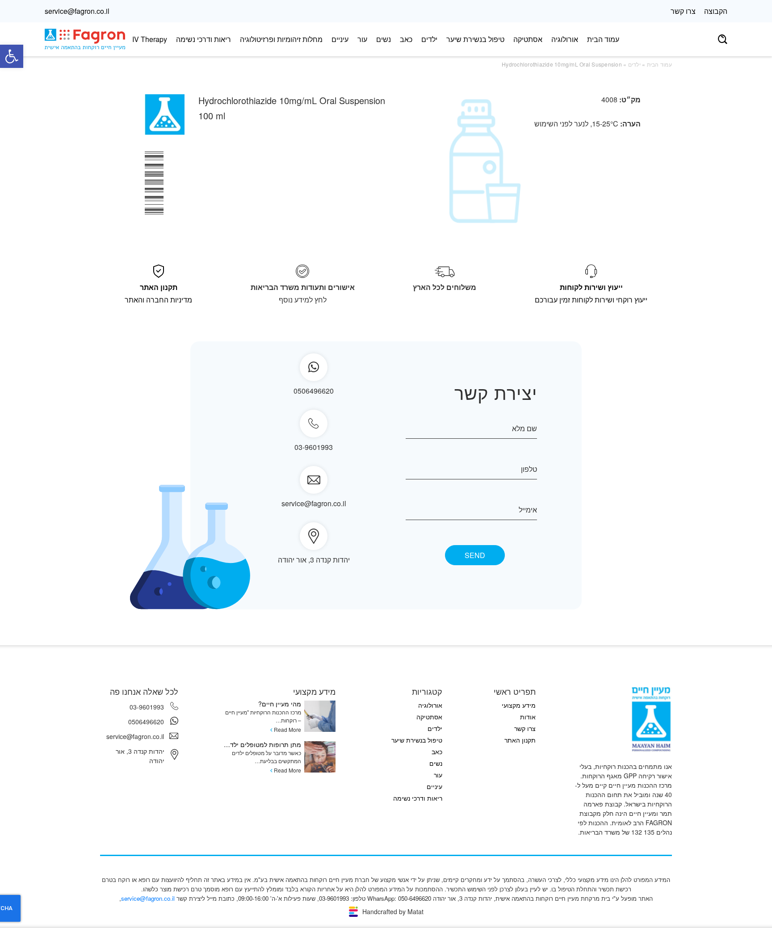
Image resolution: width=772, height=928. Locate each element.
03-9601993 (313, 447)
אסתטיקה (527, 39)
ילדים (429, 39)
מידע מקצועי (519, 705)
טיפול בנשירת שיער (475, 39)
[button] (11, 56)
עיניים (339, 39)
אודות (528, 716)
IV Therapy (149, 39)
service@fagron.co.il (77, 11)
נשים (383, 39)
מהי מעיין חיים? (279, 703)
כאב (406, 39)
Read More (287, 729)
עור (362, 39)
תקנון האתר (520, 739)
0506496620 (146, 721)
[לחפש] (722, 39)
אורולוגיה (564, 39)
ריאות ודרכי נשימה (203, 39)
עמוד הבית (603, 39)
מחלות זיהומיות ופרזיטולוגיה (281, 39)
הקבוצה (715, 11)
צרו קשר (683, 11)
